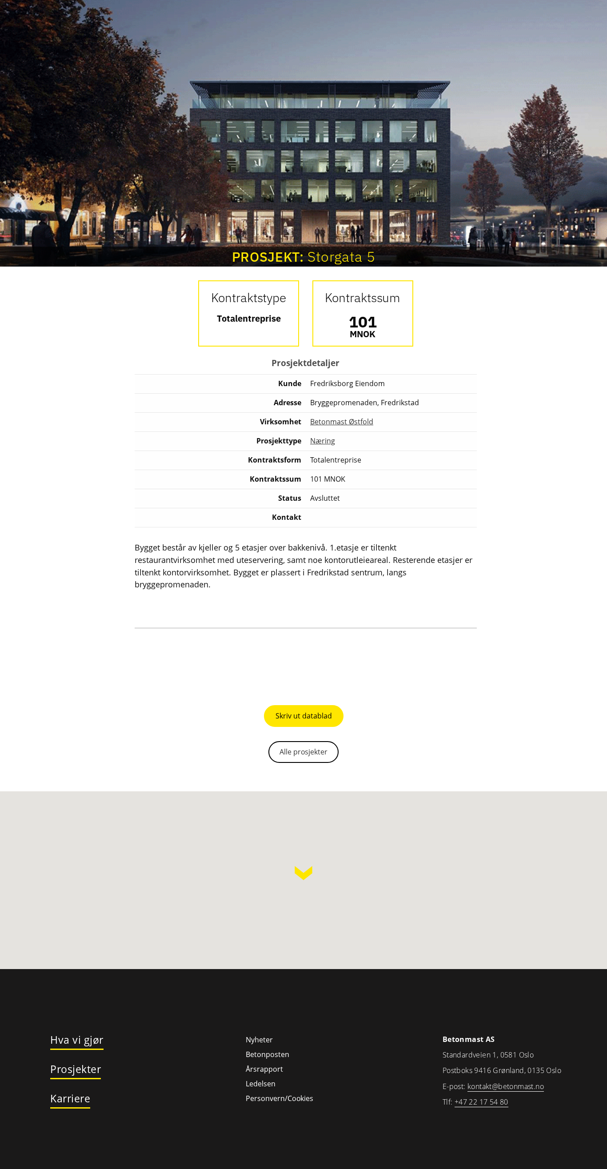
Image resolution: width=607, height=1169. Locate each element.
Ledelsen (261, 1084)
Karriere (70, 1098)
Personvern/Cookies (279, 1098)
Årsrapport (264, 1069)
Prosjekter (75, 1069)
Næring (322, 441)
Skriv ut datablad (304, 716)
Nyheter (259, 1040)
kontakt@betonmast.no (505, 1086)
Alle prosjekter (303, 752)
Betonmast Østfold (341, 422)
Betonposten (267, 1054)
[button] (303, 873)
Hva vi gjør (77, 1040)
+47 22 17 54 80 (481, 1102)
